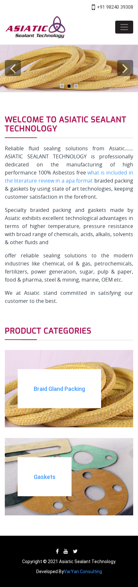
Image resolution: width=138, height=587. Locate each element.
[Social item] (57, 551)
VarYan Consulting (83, 571)
